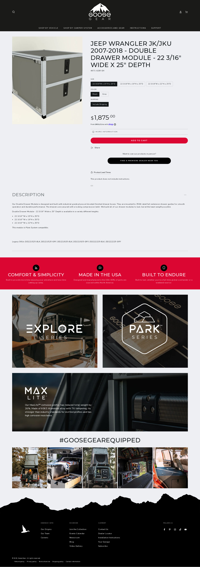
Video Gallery (76, 546)
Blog (72, 542)
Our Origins (46, 529)
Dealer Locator (105, 533)
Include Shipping (100, 104)
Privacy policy (32, 561)
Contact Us (103, 529)
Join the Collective (78, 529)
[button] (13, 11)
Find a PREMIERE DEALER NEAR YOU (139, 161)
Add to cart (139, 140)
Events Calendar (77, 533)
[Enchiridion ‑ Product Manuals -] (92, 185)
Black (95, 94)
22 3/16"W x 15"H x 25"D (104, 84)
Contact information (73, 561)
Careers (44, 537)
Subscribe (102, 546)
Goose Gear (22, 558)
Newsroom (75, 537)
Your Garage (104, 542)
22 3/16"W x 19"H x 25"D (131, 84)
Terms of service (44, 561)
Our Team (45, 533)
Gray (104, 94)
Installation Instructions (109, 537)
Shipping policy (58, 561)
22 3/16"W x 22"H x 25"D (159, 84)
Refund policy (19, 561)
